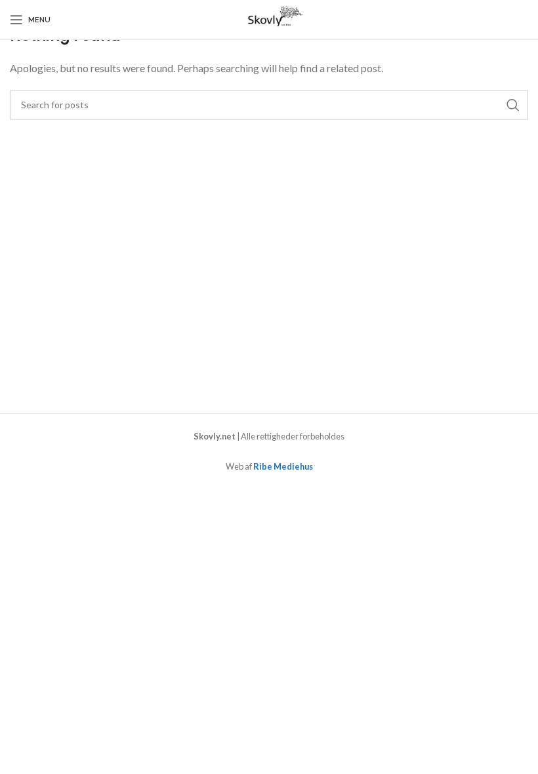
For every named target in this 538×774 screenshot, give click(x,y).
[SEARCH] (513, 105)
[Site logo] (269, 18)
